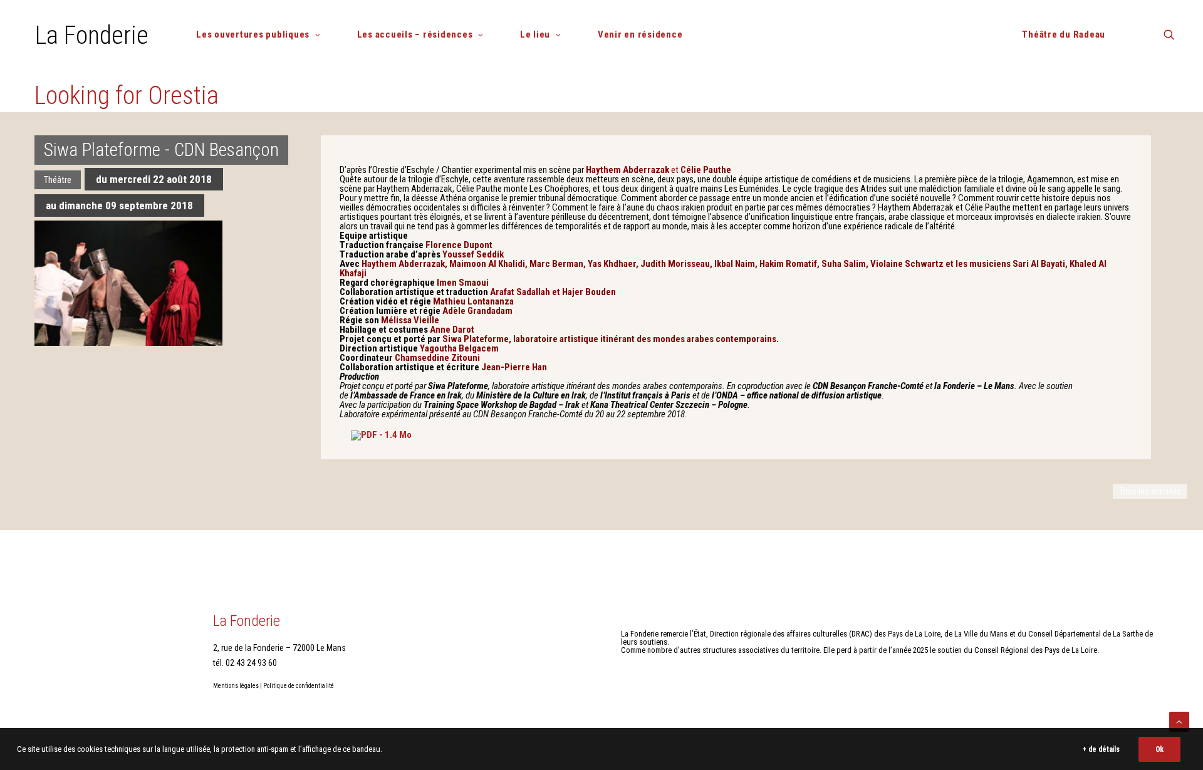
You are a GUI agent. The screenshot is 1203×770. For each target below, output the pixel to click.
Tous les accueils (1150, 491)
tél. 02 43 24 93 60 (245, 663)
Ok (1159, 749)
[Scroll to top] (1179, 721)
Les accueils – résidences (415, 34)
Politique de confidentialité (298, 685)
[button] (1169, 39)
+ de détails (1101, 749)
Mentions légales (236, 685)
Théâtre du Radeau (1063, 34)
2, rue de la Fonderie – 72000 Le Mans (279, 648)
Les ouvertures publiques (253, 34)
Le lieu (535, 34)
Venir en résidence (640, 34)
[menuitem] (263, 35)
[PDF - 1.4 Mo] (381, 434)
